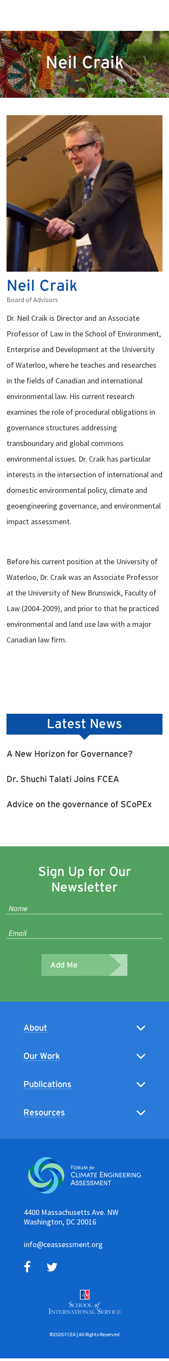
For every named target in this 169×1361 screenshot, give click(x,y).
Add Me (64, 965)
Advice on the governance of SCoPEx (79, 804)
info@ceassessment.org (63, 1244)
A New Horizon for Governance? (69, 754)
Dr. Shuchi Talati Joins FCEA (62, 779)
